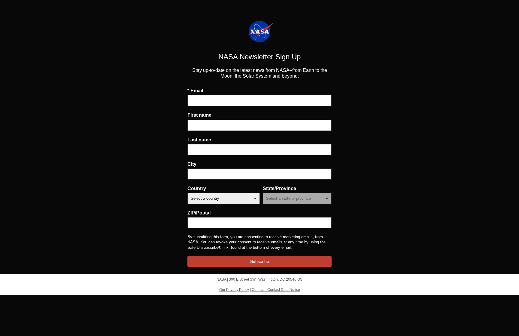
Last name (199, 139)
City (191, 164)
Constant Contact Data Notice (276, 290)
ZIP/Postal (199, 212)
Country (196, 188)
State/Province (279, 188)
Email (195, 90)
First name (199, 115)
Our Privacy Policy (234, 290)
